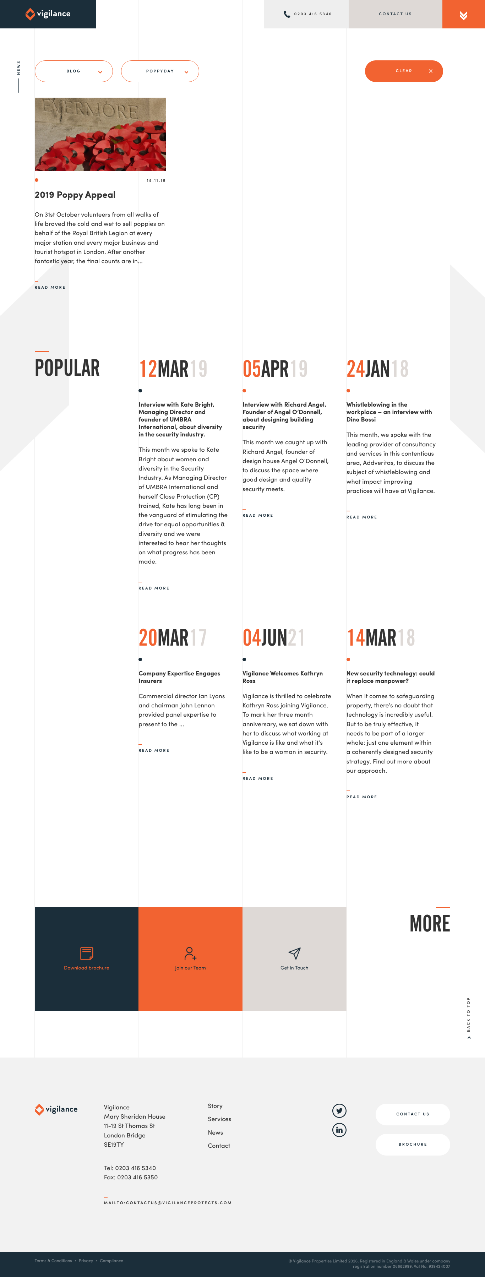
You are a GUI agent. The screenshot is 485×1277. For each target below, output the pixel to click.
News (215, 1133)
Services (219, 1120)
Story (215, 1107)
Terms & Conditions (53, 1261)
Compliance (111, 1261)
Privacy (86, 1261)
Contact (219, 1146)
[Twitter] (339, 1116)
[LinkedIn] (339, 1136)
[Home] (48, 14)
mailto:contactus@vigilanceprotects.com (168, 1203)
